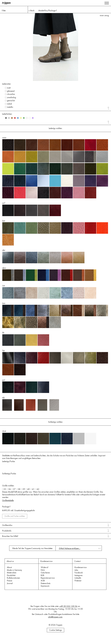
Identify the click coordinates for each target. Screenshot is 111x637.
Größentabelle (8, 500)
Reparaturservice (48, 578)
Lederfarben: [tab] (7, 114)
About (9, 567)
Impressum (45, 586)
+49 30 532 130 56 (68, 606)
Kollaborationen (13, 578)
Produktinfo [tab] (6, 531)
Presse (9, 580)
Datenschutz (45, 583)
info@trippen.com (55, 617)
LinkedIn (78, 578)
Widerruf (44, 567)
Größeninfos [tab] (7, 525)
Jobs (76, 570)
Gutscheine (45, 572)
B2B (42, 575)
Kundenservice (80, 567)
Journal (10, 583)
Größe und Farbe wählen (14, 516)
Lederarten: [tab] (6, 84)
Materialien (11, 572)
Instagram (79, 575)
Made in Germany (14, 570)
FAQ (43, 570)
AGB (43, 580)
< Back (31, 10)
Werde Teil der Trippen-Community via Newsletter (32, 548)
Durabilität (11, 575)
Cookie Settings (55, 630)
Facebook (79, 572)
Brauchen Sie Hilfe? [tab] (10, 536)
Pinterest (78, 580)
